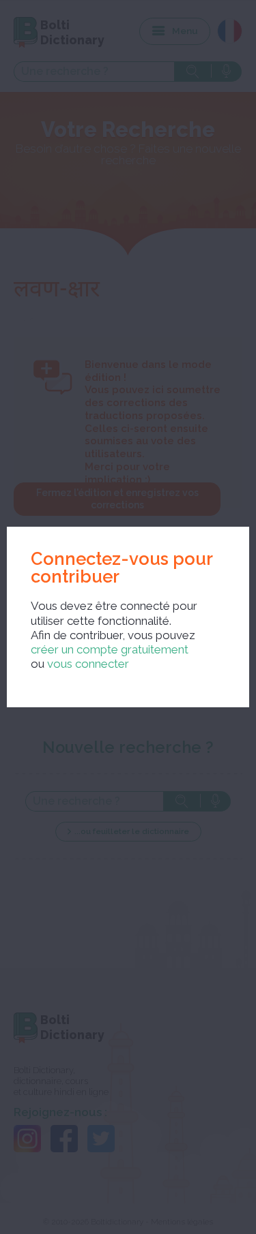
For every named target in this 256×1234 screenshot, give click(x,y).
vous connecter (88, 663)
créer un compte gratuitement (109, 649)
